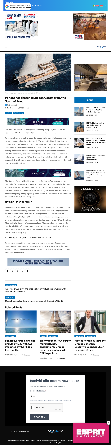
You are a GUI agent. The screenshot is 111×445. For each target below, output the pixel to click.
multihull (8, 113)
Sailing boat (12, 105)
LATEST (90, 100)
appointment (79, 336)
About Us (14, 431)
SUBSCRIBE (39, 417)
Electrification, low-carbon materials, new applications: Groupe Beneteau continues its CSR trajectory (55, 347)
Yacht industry (18, 113)
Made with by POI (55, 443)
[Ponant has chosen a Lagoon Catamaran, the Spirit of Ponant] (17, 270)
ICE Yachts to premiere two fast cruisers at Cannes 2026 (95, 125)
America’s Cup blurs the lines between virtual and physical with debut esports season (35, 290)
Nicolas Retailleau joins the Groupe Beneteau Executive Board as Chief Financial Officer (90, 345)
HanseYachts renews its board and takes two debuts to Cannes (95, 110)
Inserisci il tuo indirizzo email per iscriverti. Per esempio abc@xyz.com (50, 400)
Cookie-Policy (24, 431)
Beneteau (10, 108)
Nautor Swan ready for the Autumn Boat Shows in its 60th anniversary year (95, 174)
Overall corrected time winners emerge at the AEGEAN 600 (34, 301)
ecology (43, 336)
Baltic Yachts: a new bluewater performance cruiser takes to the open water (95, 141)
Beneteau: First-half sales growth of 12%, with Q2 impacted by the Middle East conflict (20, 345)
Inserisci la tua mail (38, 391)
